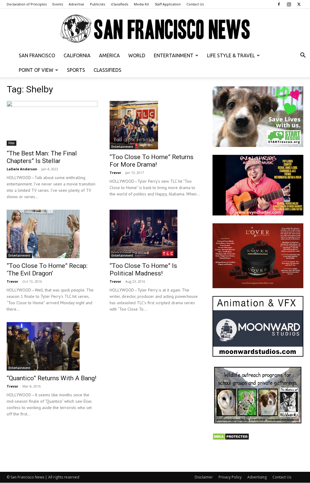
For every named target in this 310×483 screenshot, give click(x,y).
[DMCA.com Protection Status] (231, 438)
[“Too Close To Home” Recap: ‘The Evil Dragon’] (52, 234)
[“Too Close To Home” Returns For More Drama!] (155, 125)
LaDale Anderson (22, 169)
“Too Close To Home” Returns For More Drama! (151, 160)
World (136, 55)
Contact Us (195, 4)
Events (57, 4)
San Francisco (37, 55)
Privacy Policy (230, 477)
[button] (302, 56)
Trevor (115, 172)
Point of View (36, 70)
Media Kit (141, 4)
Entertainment (173, 55)
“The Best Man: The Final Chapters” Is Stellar (42, 157)
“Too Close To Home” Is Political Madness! (143, 269)
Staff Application (168, 4)
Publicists (97, 4)
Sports (76, 70)
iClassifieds (119, 4)
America (109, 55)
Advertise (76, 4)
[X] (298, 4)
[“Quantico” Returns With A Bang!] (52, 346)
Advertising (257, 477)
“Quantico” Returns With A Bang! (51, 378)
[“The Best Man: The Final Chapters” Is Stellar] (52, 123)
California (77, 55)
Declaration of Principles (27, 4)
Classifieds (107, 70)
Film (11, 143)
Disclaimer (204, 477)
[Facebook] (278, 4)
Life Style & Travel (231, 55)
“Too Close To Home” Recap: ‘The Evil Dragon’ (47, 269)
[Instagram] (288, 4)
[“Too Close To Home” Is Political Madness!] (155, 234)
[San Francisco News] (155, 29)
